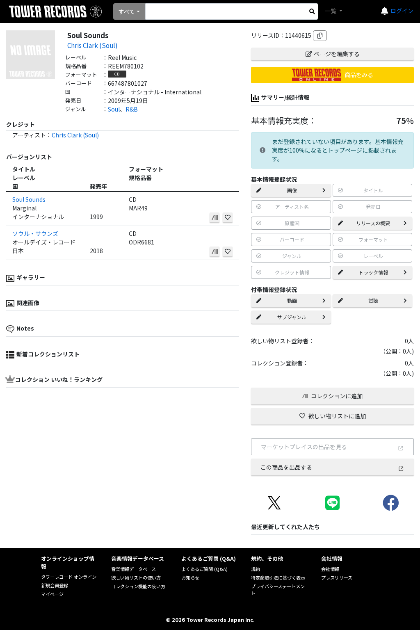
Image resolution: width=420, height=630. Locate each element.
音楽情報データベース (133, 569)
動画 (292, 300)
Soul (114, 109)
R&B (132, 109)
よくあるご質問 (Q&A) (204, 569)
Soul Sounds (29, 199)
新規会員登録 (54, 585)
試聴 (373, 300)
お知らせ (190, 577)
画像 (292, 190)
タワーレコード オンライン (68, 576)
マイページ (52, 594)
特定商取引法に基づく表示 (278, 577)
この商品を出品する (286, 467)
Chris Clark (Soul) (92, 45)
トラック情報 (373, 272)
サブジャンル (291, 316)
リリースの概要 (373, 222)
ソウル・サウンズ (35, 233)
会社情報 (330, 569)
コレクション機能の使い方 (138, 586)
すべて (127, 11)
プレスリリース (336, 577)
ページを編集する (337, 54)
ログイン (401, 11)
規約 (255, 569)
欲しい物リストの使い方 (136, 577)
